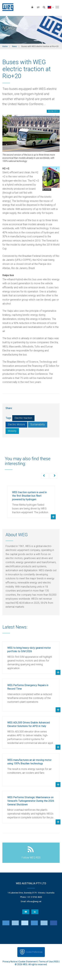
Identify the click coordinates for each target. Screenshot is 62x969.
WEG (7, 7)
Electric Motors (16, 424)
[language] (51, 7)
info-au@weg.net (34, 901)
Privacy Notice (10, 961)
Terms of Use (46, 961)
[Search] (44, 7)
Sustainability (37, 424)
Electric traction (23, 417)
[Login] (32, 7)
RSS (56, 961)
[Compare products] (38, 7)
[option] (31, 499)
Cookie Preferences (34, 952)
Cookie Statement (28, 961)
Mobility (12, 430)
